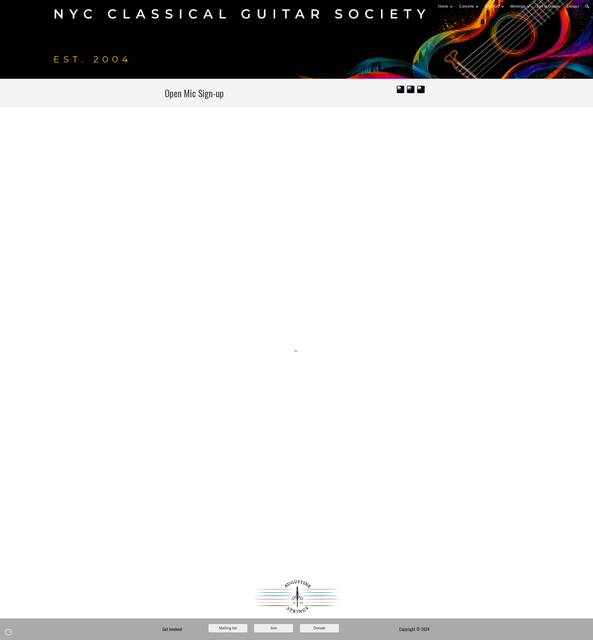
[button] (587, 6)
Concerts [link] (466, 6)
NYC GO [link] (492, 6)
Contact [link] (572, 6)
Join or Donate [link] (548, 6)
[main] (274, 93)
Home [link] (443, 6)
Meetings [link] (517, 6)
